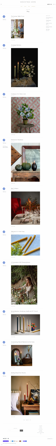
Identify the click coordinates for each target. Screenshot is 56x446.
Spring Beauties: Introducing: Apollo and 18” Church (24, 311)
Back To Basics (14, 188)
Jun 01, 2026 (12, 17)
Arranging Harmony (16, 45)
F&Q (40, 433)
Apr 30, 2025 (12, 312)
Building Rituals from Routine (18, 373)
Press (29, 6)
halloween (4, 147)
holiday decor (6, 147)
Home (27, 9)
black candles (6, 146)
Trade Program (40, 431)
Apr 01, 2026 (12, 46)
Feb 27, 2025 (12, 343)
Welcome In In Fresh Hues (17, 231)
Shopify (15, 443)
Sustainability (33, 6)
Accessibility (40, 425)
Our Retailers (40, 430)
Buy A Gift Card (41, 429)
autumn (3, 146)
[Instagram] (6, 438)
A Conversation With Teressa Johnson (20, 262)
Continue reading (13, 88)
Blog (29, 9)
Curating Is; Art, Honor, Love (18, 94)
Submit (21, 430)
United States (49, 438)
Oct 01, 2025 (12, 141)
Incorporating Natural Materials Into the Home (22, 342)
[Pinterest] (51, 4)
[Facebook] (5, 438)
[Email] (47, 4)
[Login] (53, 4)
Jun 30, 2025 (12, 263)
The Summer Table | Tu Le (17, 16)
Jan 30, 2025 (12, 374)
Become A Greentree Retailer (40, 432)
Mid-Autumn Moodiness (17, 140)
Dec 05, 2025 (12, 95)
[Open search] (1, 4)
